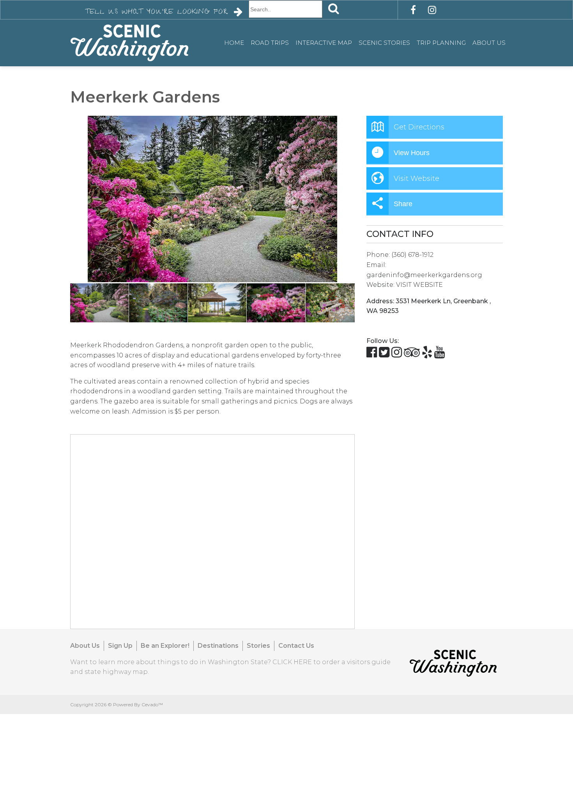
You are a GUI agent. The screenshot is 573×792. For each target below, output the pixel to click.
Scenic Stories (384, 42)
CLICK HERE (292, 662)
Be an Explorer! (165, 645)
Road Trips (270, 42)
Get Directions (419, 127)
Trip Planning (441, 42)
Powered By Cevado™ (138, 704)
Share (403, 204)
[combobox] (285, 9)
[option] (212, 199)
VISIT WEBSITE (419, 284)
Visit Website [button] (416, 178)
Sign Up (120, 645)
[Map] (213, 532)
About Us (489, 42)
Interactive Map (323, 42)
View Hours (412, 153)
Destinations (218, 645)
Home (234, 42)
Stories (258, 645)
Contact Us (296, 645)
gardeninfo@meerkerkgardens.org (424, 275)
